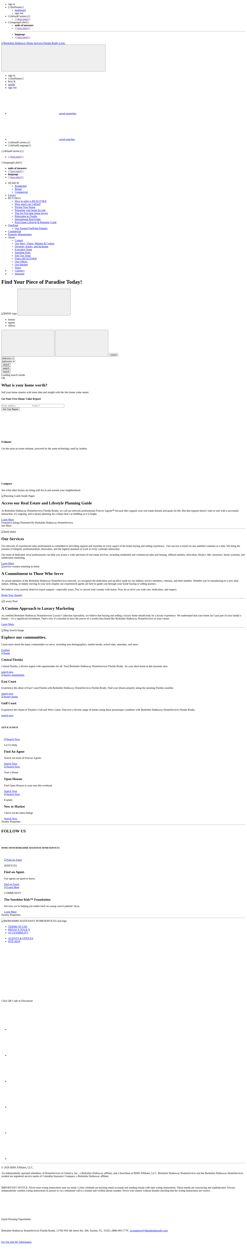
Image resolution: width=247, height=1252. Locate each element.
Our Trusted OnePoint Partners (31, 228)
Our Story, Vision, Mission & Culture (34, 243)
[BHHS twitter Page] (33, 1055)
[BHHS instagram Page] (33, 1158)
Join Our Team (23, 255)
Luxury (12, 195)
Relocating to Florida (26, 216)
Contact (19, 240)
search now (7, 672)
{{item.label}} (22, 19)
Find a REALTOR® (26, 258)
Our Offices (21, 261)
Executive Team (23, 249)
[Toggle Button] (53, 58)
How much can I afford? (28, 204)
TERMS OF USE (17, 926)
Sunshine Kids (23, 252)
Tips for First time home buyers (31, 213)
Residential (21, 186)
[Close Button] (27, 343)
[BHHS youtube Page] (33, 1132)
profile (11, 84)
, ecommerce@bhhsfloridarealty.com (148, 1230)
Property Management (20, 234)
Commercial (21, 192)
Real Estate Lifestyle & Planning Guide (36, 222)
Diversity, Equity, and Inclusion (31, 246)
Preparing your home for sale (30, 210)
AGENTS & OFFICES (20, 938)
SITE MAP (14, 941)
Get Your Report (10, 409)
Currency (20, 270)
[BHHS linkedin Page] (33, 1107)
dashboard (20, 10)
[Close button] (44, 302)
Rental (18, 189)
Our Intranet (21, 264)
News (18, 267)
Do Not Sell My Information (16, 1242)
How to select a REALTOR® (31, 201)
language (19, 273)
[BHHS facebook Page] (33, 1029)
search (6, 364)
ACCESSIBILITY (18, 932)
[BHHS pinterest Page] (33, 1081)
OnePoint (13, 225)
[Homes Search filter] (81, 343)
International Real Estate (28, 219)
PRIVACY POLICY (19, 929)
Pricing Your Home (25, 207)
